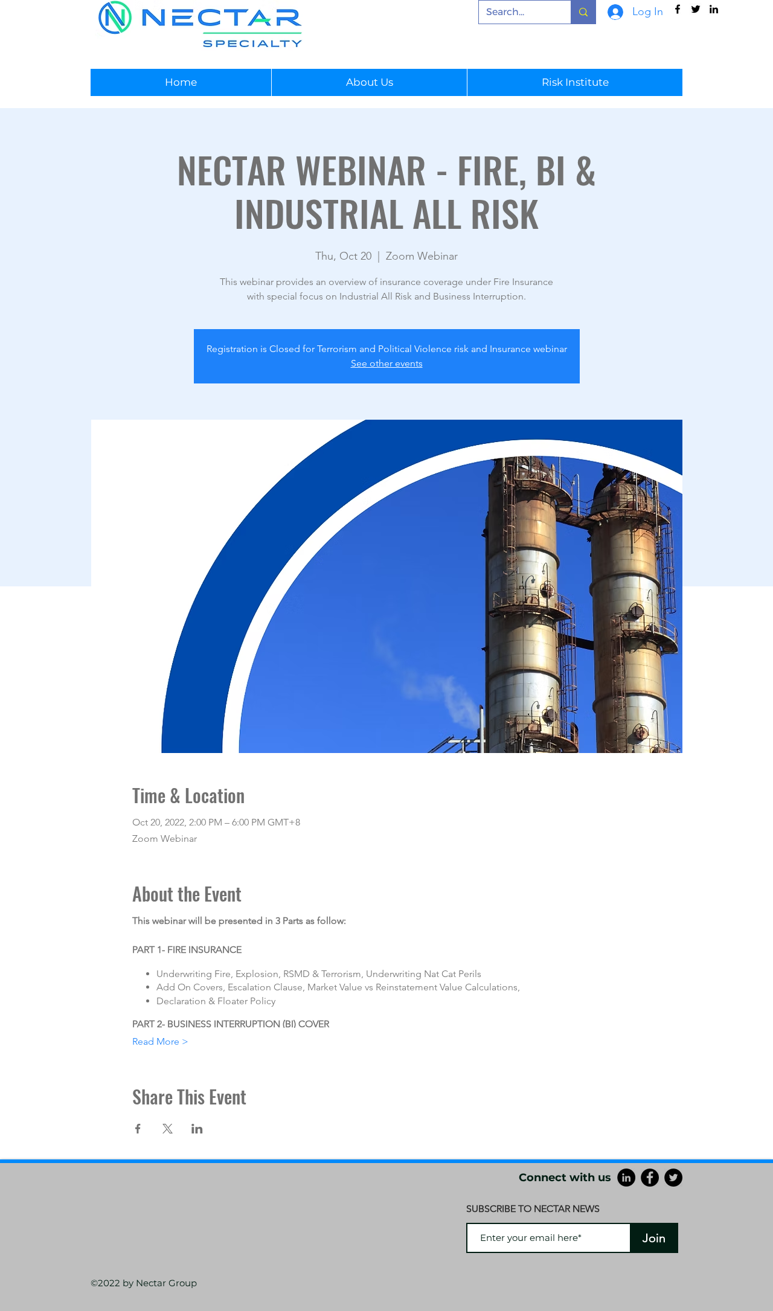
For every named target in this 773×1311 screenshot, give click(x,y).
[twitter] (696, 9)
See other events (387, 363)
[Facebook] (650, 1177)
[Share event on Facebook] (138, 1128)
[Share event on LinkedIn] (197, 1128)
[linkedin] (714, 9)
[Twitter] (673, 1177)
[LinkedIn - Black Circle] (626, 1177)
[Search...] (583, 12)
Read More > (160, 1041)
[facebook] (678, 9)
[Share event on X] (167, 1128)
